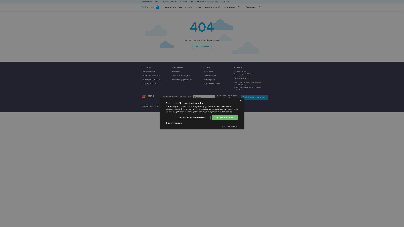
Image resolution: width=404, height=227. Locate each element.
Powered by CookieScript (230, 127)
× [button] (240, 100)
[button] (174, 123)
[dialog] (202, 113)
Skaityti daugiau (227, 112)
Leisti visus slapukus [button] (225, 117)
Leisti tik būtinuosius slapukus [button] (192, 117)
